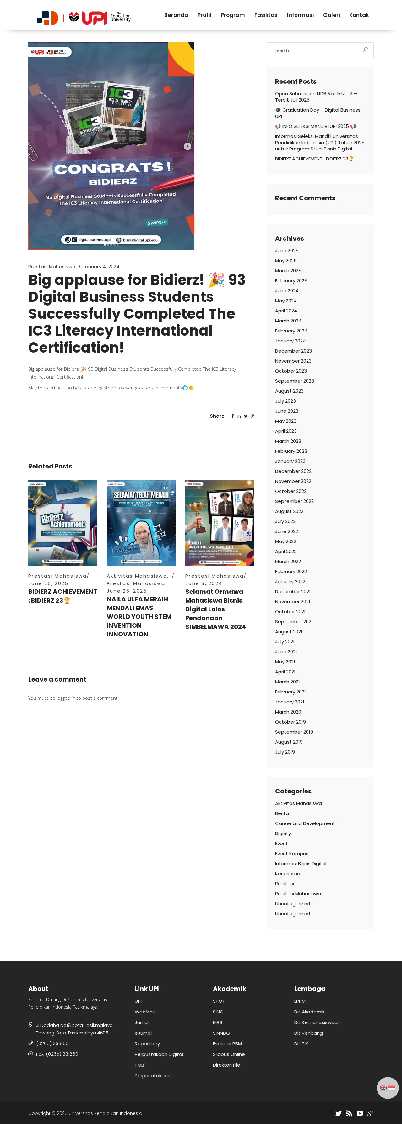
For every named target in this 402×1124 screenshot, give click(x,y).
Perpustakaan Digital (159, 1054)
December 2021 (293, 591)
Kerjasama (287, 873)
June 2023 (286, 411)
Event (281, 843)
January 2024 (290, 340)
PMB (139, 1065)
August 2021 (288, 631)
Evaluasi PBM (227, 1043)
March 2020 (288, 711)
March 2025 (288, 270)
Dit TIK (301, 1043)
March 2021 (287, 681)
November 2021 (292, 601)
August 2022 (289, 511)
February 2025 (291, 280)
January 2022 (290, 581)
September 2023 (294, 381)
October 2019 (290, 722)
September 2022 (294, 501)
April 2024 (286, 310)
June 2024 (287, 290)
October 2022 (291, 491)
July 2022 (285, 521)
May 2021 (285, 661)
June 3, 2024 (203, 583)
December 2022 (293, 471)
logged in (66, 698)
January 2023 (290, 461)
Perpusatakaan (153, 1075)
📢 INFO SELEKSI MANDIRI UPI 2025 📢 (315, 126)
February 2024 (291, 330)
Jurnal (142, 1022)
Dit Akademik (309, 1011)
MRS (217, 1022)
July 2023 (285, 401)
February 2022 (291, 571)
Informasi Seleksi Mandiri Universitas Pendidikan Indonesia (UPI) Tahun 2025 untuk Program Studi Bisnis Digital (320, 142)
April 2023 (286, 431)
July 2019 (285, 752)
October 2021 (290, 611)
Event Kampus (291, 853)
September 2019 (294, 732)
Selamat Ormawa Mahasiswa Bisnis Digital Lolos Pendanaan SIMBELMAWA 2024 (215, 609)
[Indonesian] (392, 1087)
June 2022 (286, 531)
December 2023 (293, 351)
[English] (384, 1087)
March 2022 (288, 561)
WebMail (145, 1011)
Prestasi (284, 883)
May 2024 (286, 300)
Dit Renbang (308, 1033)
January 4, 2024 (100, 266)
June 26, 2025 (48, 583)
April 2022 (285, 551)
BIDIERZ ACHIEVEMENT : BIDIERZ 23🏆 (62, 596)
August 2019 (289, 742)
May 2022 (285, 541)
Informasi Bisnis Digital (300, 863)
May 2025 (286, 260)
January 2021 (289, 701)
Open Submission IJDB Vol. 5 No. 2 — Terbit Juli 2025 (316, 96)
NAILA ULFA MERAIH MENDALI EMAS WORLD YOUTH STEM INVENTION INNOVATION (139, 617)
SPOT (219, 1001)
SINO (218, 1011)
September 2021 (294, 621)
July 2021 (285, 641)
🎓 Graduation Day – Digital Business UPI (318, 113)
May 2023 (285, 421)
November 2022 (293, 481)
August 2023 (289, 391)
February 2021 (290, 691)
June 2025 (287, 250)
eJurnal (143, 1033)
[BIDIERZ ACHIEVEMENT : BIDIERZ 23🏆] (62, 523)
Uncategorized (292, 903)
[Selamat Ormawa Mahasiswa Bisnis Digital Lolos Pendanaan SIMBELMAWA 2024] (219, 523)
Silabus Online (229, 1054)
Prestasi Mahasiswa (51, 266)
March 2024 (288, 320)
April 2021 (285, 671)
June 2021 (286, 651)
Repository (147, 1043)
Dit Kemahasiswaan (317, 1022)
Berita (282, 813)
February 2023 (291, 451)
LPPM (300, 1001)
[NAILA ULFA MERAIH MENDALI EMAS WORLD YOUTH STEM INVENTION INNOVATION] (141, 523)
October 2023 (291, 371)
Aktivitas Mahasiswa (137, 575)
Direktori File (226, 1065)
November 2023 (293, 361)
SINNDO (221, 1033)
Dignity (283, 833)
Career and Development (305, 823)
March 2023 (288, 441)
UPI (138, 1001)
